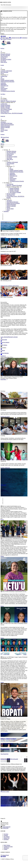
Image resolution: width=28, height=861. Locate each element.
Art (1, 77)
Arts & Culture (4, 130)
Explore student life (5, 467)
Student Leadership (5, 127)
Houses (2, 128)
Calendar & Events (8, 846)
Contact (5, 849)
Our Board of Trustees (6, 59)
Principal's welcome (13, 337)
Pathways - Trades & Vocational (8, 101)
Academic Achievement (6, 70)
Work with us (4, 62)
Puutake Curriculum (5, 106)
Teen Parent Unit (5, 112)
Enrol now (3, 805)
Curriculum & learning (6, 442)
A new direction (4, 337)
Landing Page (4, 76)
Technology (3, 89)
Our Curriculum (4, 72)
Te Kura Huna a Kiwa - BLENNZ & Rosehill (11, 113)
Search (9, 39)
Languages (3, 83)
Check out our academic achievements (10, 285)
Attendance (3, 122)
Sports (2, 131)
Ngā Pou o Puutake (5, 107)
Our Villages (7, 836)
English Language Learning (7, 80)
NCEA (2, 73)
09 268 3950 (5, 828)
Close (2, 33)
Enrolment (6, 211)
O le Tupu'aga (4, 99)
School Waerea (4, 56)
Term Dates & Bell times (6, 123)
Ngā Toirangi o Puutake (6, 109)
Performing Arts (4, 85)
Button (2, 519)
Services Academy (5, 110)
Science (2, 87)
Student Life (6, 838)
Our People (3, 60)
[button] (2, 144)
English (2, 79)
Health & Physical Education (7, 81)
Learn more (3, 237)
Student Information (5, 126)
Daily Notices (7, 845)
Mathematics (4, 84)
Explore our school (5, 416)
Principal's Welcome (5, 54)
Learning (6, 835)
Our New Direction (5, 55)
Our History (3, 58)
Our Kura (6, 834)
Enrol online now (5, 254)
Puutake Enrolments (5, 105)
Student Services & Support (7, 124)
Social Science (4, 88)
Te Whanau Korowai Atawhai (8, 91)
